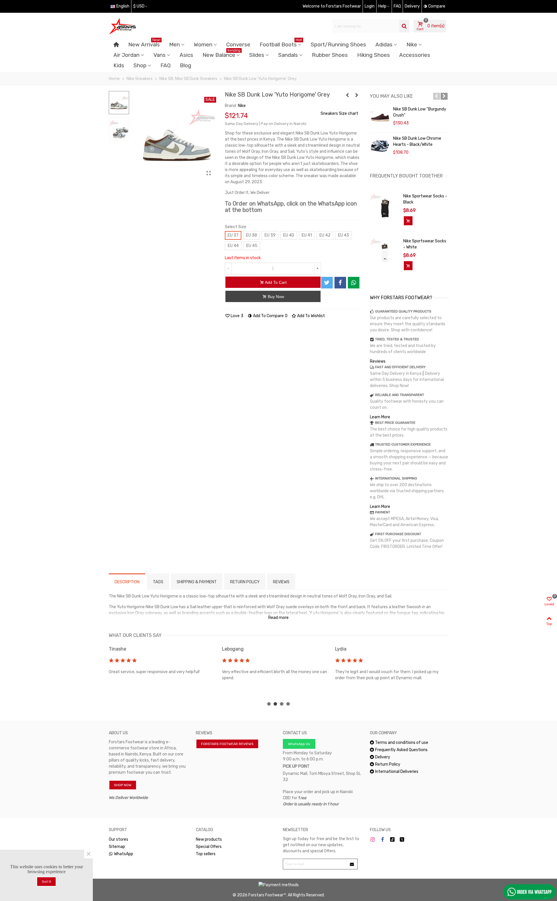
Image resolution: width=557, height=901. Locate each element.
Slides (256, 55)
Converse (238, 44)
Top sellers (206, 853)
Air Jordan (126, 55)
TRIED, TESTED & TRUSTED (397, 339)
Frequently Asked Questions (401, 749)
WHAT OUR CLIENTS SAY (135, 635)
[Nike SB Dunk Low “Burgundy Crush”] (380, 117)
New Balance (221, 54)
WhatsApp (123, 853)
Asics (186, 55)
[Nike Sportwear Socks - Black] (385, 208)
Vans (159, 55)
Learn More (380, 417)
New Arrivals (144, 43)
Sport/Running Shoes (338, 44)
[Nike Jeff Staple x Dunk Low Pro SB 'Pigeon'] (356, 95)
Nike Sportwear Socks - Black (425, 199)
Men (174, 44)
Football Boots (281, 43)
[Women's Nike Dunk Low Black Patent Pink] (347, 95)
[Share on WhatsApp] (353, 282)
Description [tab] (127, 582)
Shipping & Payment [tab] (197, 582)
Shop (140, 65)
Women (203, 44)
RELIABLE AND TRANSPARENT (399, 395)
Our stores (118, 839)
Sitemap (117, 846)
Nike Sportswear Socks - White (424, 244)
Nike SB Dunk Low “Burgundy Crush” (419, 112)
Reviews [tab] (281, 582)
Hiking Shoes (373, 55)
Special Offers (209, 846)
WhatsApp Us (299, 744)
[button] (436, 96)
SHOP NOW (122, 785)
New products (209, 839)
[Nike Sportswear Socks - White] (385, 252)
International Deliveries (396, 771)
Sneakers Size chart (339, 113)
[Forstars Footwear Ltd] (141, 26)
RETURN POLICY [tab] (245, 582)
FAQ (165, 65)
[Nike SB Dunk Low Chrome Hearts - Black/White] (380, 147)
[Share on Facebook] (340, 282)
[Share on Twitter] (327, 282)
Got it (46, 882)
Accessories (414, 55)
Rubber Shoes (330, 55)
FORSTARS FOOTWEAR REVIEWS (227, 744)
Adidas (384, 44)
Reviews (378, 361)
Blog (185, 65)
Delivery (382, 757)
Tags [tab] (158, 582)
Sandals (288, 55)
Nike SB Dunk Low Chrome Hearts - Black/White (417, 141)
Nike (411, 44)
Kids (118, 65)
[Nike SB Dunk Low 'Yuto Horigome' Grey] (209, 173)
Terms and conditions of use (401, 742)
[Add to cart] (408, 221)
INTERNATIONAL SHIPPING (396, 478)
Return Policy (387, 764)
